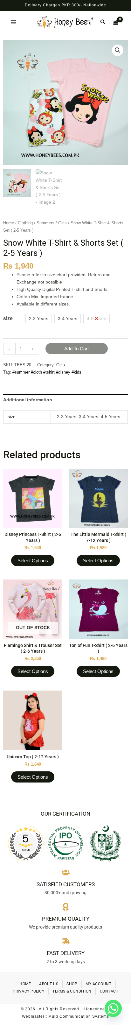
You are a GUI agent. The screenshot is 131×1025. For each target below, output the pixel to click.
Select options (32, 560)
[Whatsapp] (113, 1008)
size (8, 318)
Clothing (25, 223)
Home (8, 223)
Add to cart (76, 348)
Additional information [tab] (27, 399)
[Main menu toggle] (13, 22)
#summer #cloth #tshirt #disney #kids (46, 372)
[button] (103, 22)
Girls (62, 223)
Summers (45, 223)
